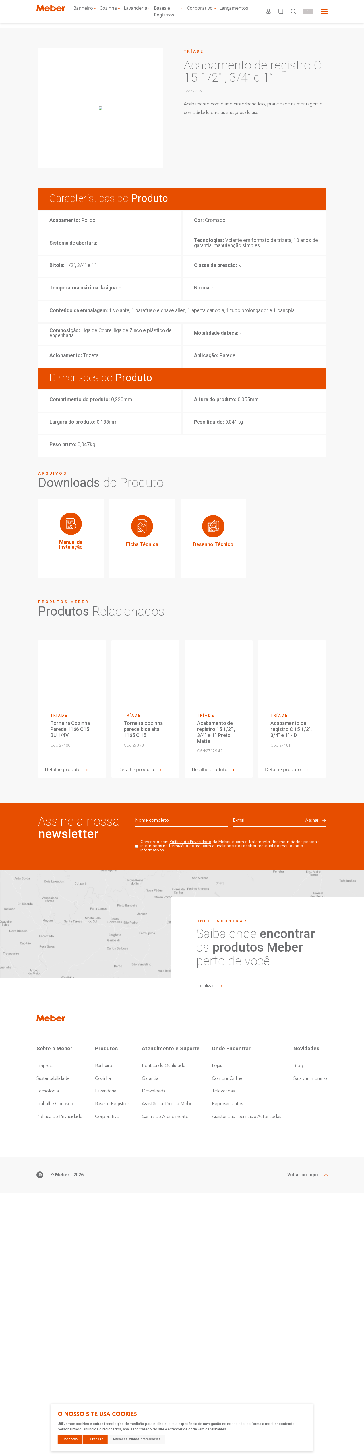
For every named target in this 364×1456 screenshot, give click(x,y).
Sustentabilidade (53, 1078)
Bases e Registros (164, 11)
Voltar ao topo (302, 1175)
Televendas (223, 1091)
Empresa (45, 1066)
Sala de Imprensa (310, 1078)
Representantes (227, 1104)
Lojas (217, 1066)
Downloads (153, 1091)
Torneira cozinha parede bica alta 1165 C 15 (143, 729)
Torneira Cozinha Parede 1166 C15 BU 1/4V (70, 729)
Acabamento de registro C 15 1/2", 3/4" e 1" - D (291, 729)
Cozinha (108, 8)
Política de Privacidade (190, 842)
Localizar (205, 986)
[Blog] (280, 11)
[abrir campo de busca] (293, 11)
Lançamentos (233, 8)
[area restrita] (268, 11)
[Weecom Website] (39, 1174)
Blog (298, 1066)
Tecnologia (47, 1091)
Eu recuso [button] (95, 1439)
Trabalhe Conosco (54, 1104)
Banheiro (83, 8)
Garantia (150, 1078)
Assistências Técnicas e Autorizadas (246, 1117)
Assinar (311, 820)
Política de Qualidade (163, 1066)
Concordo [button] (70, 1439)
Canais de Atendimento (165, 1117)
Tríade (194, 51)
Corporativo (200, 8)
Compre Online (227, 1078)
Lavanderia (135, 8)
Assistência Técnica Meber (168, 1104)
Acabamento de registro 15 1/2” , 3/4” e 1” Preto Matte (216, 732)
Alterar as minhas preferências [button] (136, 1439)
